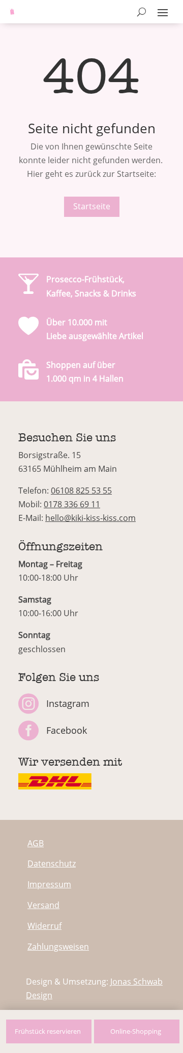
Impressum (49, 884)
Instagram (67, 703)
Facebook (66, 730)
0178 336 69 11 (72, 504)
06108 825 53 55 (81, 490)
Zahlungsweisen (58, 946)
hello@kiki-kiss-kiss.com (90, 517)
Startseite (91, 206)
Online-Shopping (135, 1031)
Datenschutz (51, 863)
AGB (35, 843)
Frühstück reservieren (48, 1031)
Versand (43, 905)
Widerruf (44, 925)
